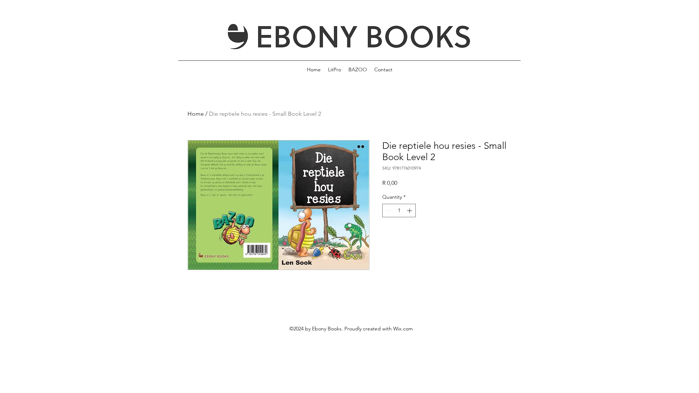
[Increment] (410, 210)
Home (195, 113)
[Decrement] (387, 210)
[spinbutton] (399, 210)
